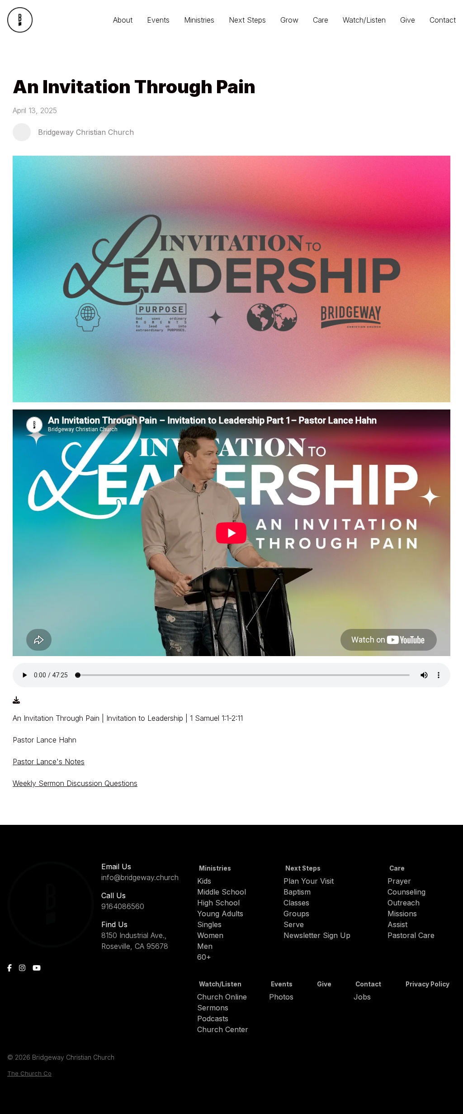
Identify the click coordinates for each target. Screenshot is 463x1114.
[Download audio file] (16, 700)
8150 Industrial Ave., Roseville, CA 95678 (134, 941)
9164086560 (122, 906)
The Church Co (29, 1073)
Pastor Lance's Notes (49, 761)
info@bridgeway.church (140, 877)
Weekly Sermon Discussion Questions (75, 783)
